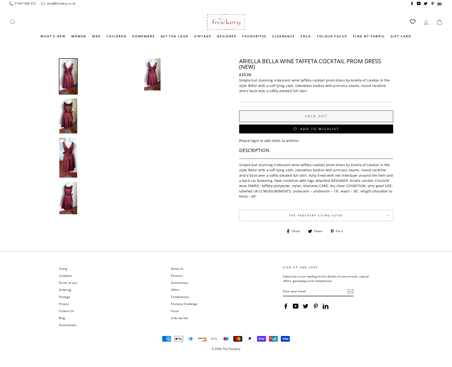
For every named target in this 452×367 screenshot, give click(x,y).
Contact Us (66, 311)
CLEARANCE (283, 36)
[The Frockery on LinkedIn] (325, 306)
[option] (152, 128)
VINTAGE (202, 36)
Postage (64, 297)
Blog (62, 318)
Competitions (180, 297)
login (255, 140)
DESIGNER (227, 36)
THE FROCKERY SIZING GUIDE (316, 215)
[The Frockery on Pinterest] (316, 306)
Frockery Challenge (184, 304)
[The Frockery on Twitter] (305, 306)
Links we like (179, 318)
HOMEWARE (143, 36)
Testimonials (68, 325)
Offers (175, 290)
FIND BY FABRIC (369, 36)
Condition (65, 275)
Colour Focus (332, 36)
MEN (96, 36)
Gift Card (401, 36)
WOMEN (78, 36)
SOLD (306, 36)
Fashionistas (179, 283)
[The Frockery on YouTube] (296, 306)
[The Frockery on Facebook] (286, 306)
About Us (177, 268)
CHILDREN (116, 36)
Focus (175, 311)
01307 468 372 (25, 3)
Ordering (65, 290)
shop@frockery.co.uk (60, 3)
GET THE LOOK (175, 36)
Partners (177, 275)
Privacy (64, 304)
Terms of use (68, 283)
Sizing (63, 268)
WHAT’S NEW (52, 36)
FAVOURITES (254, 36)
